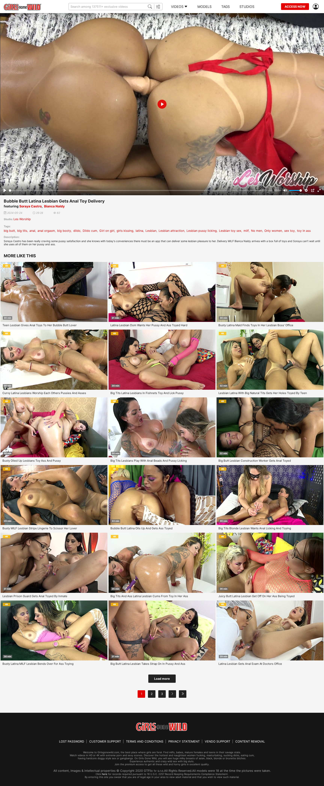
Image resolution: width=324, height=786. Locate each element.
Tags (225, 7)
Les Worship (22, 219)
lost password (71, 741)
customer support (105, 741)
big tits (22, 231)
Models (204, 7)
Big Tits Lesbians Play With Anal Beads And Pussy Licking (148, 460)
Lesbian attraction (171, 231)
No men (256, 231)
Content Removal (250, 741)
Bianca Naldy (54, 206)
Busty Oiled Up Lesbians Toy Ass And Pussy (31, 460)
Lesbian (151, 231)
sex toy (289, 231)
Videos (177, 7)
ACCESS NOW (295, 6)
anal (32, 231)
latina (139, 231)
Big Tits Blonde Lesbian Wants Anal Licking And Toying (254, 528)
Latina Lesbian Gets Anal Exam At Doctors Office (250, 664)
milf (246, 231)
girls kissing (125, 231)
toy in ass (304, 231)
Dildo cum (90, 231)
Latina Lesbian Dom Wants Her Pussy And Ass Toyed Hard (148, 325)
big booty (64, 231)
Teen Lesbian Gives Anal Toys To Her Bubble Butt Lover (39, 325)
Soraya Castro (30, 206)
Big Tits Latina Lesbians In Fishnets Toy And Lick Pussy (147, 393)
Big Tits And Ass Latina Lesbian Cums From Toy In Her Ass (149, 596)
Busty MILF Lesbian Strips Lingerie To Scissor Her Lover (39, 528)
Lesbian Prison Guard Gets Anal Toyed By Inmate (34, 596)
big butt (9, 231)
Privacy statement (184, 741)
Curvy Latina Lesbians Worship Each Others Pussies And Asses (44, 393)
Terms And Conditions (144, 741)
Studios (246, 7)
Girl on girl (106, 231)
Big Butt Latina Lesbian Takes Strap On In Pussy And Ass (147, 664)
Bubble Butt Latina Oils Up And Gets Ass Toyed (141, 528)
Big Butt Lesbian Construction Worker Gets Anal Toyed (254, 460)
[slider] (141, 190)
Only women (273, 231)
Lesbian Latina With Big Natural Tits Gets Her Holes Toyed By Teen (262, 393)
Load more (162, 679)
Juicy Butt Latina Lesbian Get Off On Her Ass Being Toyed (256, 596)
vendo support (217, 741)
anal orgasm (46, 231)
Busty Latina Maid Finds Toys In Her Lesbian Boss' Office (255, 325)
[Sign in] (316, 6)
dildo (76, 231)
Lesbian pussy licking (202, 231)
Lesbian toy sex (230, 231)
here (104, 774)
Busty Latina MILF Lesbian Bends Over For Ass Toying (38, 664)
